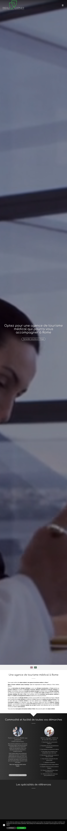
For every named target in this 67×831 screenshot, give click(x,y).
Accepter (22, 828)
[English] (31, 667)
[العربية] (35, 667)
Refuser (12, 828)
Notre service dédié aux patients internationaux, (17, 739)
